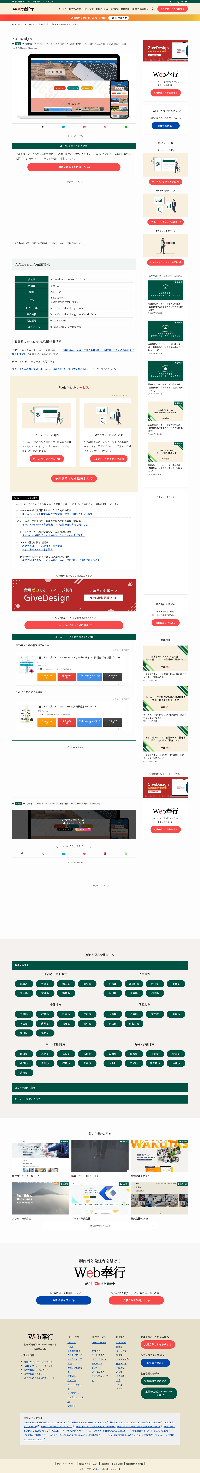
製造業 (119, 1354)
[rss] (186, 1)
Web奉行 (95, 1469)
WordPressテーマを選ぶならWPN (66, 1431)
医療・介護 (121, 1363)
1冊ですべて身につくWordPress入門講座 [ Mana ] (65, 706)
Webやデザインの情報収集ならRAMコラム (88, 1422)
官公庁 (119, 1384)
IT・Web (121, 1342)
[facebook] (171, 1)
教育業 (119, 1371)
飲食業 (119, 1346)
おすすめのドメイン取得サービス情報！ (43, 546)
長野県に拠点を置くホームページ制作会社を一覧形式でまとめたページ (56, 369)
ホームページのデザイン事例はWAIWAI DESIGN (105, 1431)
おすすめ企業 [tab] (155, 275)
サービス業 (121, 1350)
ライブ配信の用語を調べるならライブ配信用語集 (78, 1435)
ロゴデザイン (39, 44)
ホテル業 (120, 1376)
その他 (119, 1388)
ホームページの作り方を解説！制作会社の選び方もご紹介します (56, 524)
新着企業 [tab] (168, 275)
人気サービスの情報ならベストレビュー (56, 1426)
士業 (118, 1380)
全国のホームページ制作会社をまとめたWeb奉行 (96, 1426)
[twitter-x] (174, 1)
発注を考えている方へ (88, 1463)
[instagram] (178, 1)
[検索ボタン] (152, 8)
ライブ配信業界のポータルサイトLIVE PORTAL (148, 1431)
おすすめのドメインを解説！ (37, 549)
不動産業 (120, 1367)
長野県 (18, 44)
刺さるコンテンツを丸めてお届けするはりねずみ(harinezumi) (135, 1422)
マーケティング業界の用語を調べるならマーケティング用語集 (126, 1435)
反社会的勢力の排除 (134, 1463)
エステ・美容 (88, 44)
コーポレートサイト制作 (55, 44)
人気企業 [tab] (178, 275)
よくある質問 (117, 1463)
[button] (22, 127)
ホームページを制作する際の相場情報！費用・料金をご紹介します (57, 514)
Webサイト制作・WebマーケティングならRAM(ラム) (45, 1422)
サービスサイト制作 (73, 44)
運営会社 (105, 1463)
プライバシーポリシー (66, 1463)
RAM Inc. (114, 1469)
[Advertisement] (42, 209)
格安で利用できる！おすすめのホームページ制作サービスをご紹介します (61, 560)
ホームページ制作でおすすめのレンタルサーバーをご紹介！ (53, 535)
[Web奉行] (23, 9)
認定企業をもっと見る (100, 1225)
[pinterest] (182, 1)
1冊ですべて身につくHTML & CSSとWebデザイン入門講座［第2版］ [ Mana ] (79, 659)
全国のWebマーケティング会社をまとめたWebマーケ (138, 1426)
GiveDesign (117, 17)
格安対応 (28, 44)
